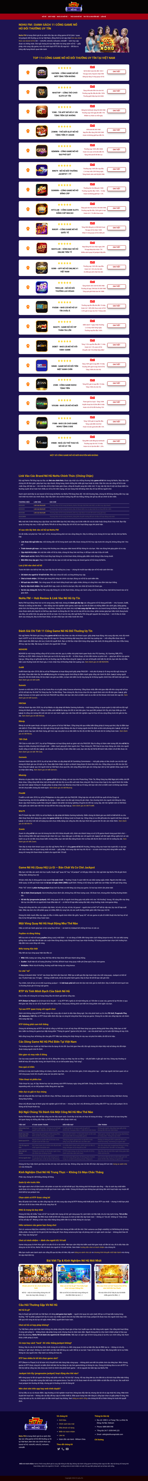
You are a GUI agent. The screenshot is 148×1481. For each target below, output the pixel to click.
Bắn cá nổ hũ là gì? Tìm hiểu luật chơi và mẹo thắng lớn (74, 1287)
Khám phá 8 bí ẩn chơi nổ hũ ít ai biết (36, 1287)
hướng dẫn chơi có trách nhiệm (92, 1247)
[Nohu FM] (74, 7)
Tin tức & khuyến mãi (91, 16)
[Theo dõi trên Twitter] (58, 1449)
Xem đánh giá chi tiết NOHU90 (96, 662)
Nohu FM (22, 1436)
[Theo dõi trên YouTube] (67, 1449)
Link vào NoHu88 (39, 513)
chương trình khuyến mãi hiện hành (107, 1252)
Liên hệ (103, 16)
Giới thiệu (51, 16)
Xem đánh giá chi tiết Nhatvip (61, 788)
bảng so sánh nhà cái (83, 1252)
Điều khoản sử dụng (66, 1428)
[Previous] (24, 463)
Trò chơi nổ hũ (76, 16)
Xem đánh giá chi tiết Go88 (29, 680)
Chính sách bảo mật (66, 1424)
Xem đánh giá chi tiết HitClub (33, 716)
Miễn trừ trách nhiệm (67, 1432)
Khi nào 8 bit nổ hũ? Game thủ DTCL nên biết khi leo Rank (112, 1287)
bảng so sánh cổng (80, 1398)
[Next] (124, 463)
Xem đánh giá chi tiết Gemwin (45, 770)
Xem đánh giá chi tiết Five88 (83, 806)
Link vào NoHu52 (39, 509)
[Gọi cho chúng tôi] (63, 1449)
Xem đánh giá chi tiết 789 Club (30, 752)
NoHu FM (22, 35)
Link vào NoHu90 (39, 505)
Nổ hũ (44, 16)
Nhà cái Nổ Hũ (62, 16)
